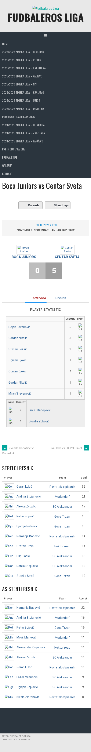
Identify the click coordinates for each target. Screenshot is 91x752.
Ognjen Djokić (17, 360)
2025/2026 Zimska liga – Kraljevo (23, 92)
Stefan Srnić (25, 546)
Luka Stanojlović (40, 410)
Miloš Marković (27, 637)
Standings (61, 205)
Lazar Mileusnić (27, 677)
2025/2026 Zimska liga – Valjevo (22, 76)
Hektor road (62, 546)
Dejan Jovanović (19, 327)
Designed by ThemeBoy (16, 739)
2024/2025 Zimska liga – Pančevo (22, 141)
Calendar (34, 205)
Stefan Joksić (18, 349)
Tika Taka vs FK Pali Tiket (68, 448)
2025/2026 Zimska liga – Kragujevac (24, 68)
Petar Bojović (25, 516)
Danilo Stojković (27, 566)
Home (5, 43)
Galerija (7, 165)
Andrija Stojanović (29, 496)
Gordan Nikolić (18, 338)
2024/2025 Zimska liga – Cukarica (23, 125)
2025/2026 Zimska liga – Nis (19, 84)
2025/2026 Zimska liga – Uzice (21, 100)
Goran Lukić (24, 486)
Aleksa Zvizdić (26, 506)
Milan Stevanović (20, 393)
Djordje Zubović (39, 421)
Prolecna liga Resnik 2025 (18, 116)
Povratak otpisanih (62, 486)
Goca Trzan (62, 516)
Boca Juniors (24, 257)
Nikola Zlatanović (28, 697)
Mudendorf (62, 496)
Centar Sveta (67, 257)
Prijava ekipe (9, 157)
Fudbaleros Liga (46, 17)
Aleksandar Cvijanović (31, 647)
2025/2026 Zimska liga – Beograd (23, 51)
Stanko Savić (25, 576)
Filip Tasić (23, 556)
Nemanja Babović (28, 536)
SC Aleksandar (62, 506)
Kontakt (7, 173)
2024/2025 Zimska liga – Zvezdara (23, 133)
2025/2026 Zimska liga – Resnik (21, 60)
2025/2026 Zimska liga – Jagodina (23, 108)
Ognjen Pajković (27, 687)
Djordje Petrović (27, 526)
